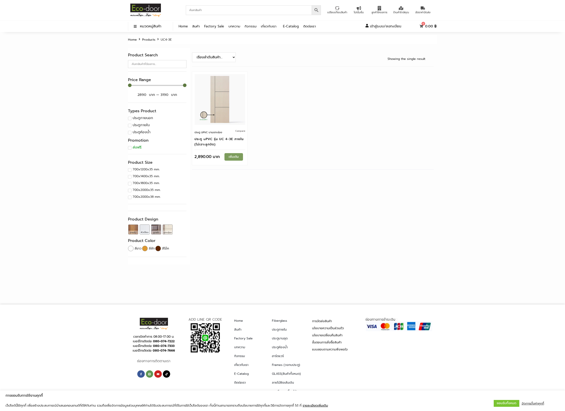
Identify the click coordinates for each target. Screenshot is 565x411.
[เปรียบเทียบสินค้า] (337, 8)
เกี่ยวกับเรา (268, 26)
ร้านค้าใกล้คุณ (401, 12)
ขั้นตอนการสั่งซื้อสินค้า (327, 342)
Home (183, 26)
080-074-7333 (164, 346)
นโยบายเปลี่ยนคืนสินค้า (327, 335)
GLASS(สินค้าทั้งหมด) (286, 373)
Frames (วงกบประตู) (286, 365)
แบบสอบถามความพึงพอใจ (330, 349)
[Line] (149, 374)
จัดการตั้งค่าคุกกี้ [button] (533, 403)
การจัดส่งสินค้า (322, 321)
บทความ (234, 26)
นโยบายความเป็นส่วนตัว (328, 328)
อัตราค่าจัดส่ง (422, 12)
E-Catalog (291, 26)
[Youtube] (158, 374)
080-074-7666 (164, 350)
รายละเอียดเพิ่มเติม (315, 405)
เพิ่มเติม (234, 156)
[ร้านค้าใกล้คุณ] (401, 8)
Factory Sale (214, 26)
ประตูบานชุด (280, 338)
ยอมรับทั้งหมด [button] (506, 403)
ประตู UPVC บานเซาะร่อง (208, 132)
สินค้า (196, 26)
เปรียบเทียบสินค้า (337, 12)
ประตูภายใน (279, 329)
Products (148, 39)
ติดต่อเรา (309, 26)
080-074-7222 (164, 341)
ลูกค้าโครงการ (379, 12)
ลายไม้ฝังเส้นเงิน (283, 382)
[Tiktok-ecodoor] (166, 374)
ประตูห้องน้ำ (280, 347)
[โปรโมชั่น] (359, 8)
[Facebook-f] (141, 374)
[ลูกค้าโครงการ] (379, 8)
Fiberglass (279, 320)
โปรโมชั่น (359, 12)
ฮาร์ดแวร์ (278, 356)
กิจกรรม (250, 26)
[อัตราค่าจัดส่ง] (423, 8)
